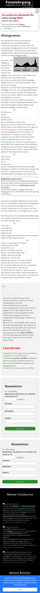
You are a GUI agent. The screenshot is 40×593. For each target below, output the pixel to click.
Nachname (9, 411)
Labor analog (0, 37)
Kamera (0, 15)
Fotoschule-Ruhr (12, 361)
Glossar (0, 12)
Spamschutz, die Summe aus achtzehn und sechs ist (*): (20, 395)
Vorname (8, 404)
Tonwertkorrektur (29, 142)
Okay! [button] (20, 589)
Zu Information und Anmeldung (14, 522)
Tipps (0, 41)
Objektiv (0, 18)
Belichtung (0, 21)
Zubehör (0, 24)
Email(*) (8, 418)
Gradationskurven (8, 142)
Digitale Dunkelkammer (0, 32)
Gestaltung (0, 27)
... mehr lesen (7, 28)
